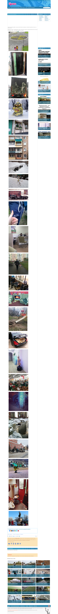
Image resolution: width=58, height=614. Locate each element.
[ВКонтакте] (9, 530)
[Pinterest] (18, 530)
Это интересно (41, 16)
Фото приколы (41, 15)
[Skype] (16, 530)
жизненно (22, 534)
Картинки (40, 18)
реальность (17, 534)
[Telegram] (17, 530)
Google (24, 0)
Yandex (27, 0)
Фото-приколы (10, 534)
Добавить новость (22, 7)
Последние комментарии (31, 7)
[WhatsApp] (15, 530)
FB (21, 0)
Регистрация (14, 0)
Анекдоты (46, 16)
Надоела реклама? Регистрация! (15, 7)
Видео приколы (47, 15)
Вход (8, 0)
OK (22, 0)
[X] (11, 530)
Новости (40, 19)
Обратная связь (47, 0)
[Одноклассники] (10, 530)
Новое (26, 7)
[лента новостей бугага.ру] (50, 0)
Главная (9, 7)
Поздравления (47, 20)
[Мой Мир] (12, 530)
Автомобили (46, 18)
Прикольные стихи (47, 19)
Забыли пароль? (11, 0)
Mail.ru (25, 0)
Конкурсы (40, 20)
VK (20, 0)
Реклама (45, 0)
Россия (14, 534)
